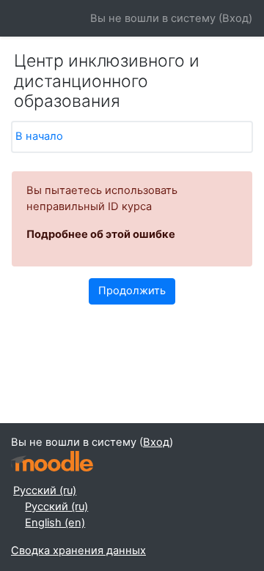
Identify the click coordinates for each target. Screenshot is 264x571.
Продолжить (132, 290)
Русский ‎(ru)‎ (44, 490)
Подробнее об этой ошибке (100, 234)
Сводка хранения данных (78, 550)
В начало (39, 136)
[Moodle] (52, 461)
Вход (235, 18)
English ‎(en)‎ (55, 522)
